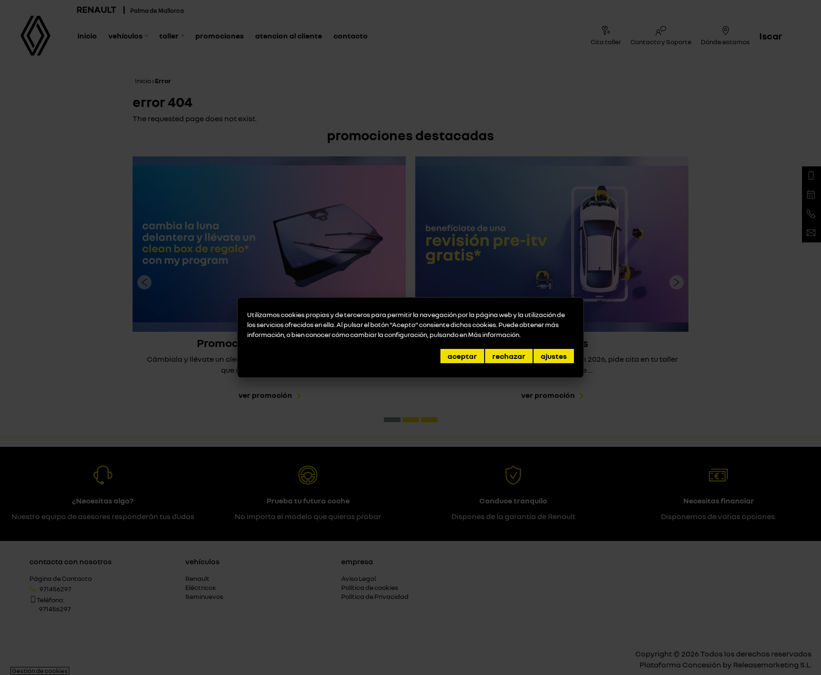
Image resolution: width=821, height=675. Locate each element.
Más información (493, 334)
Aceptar (462, 356)
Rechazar (508, 356)
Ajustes (554, 356)
